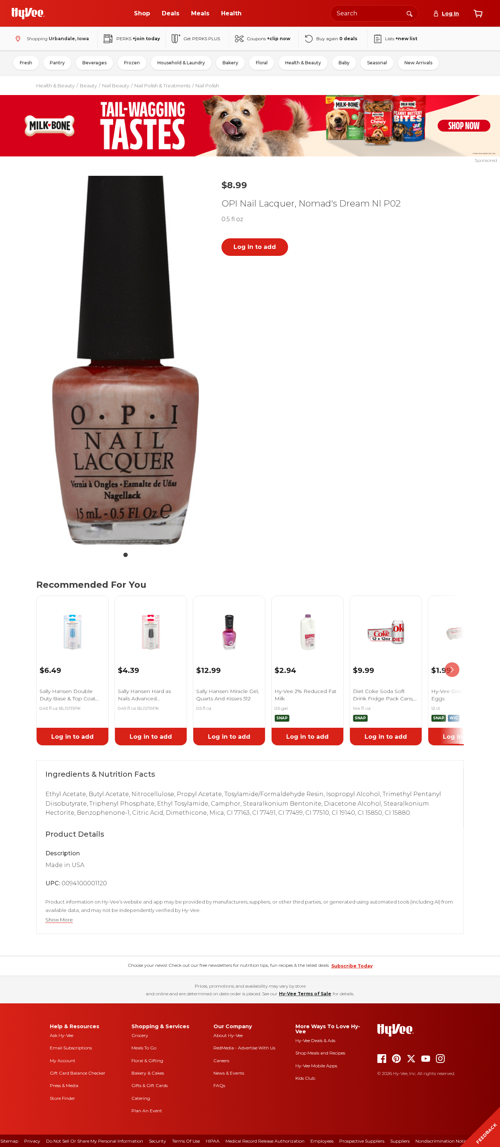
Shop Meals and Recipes (320, 1053)
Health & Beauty (303, 62)
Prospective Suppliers (361, 1141)
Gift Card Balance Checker (77, 1073)
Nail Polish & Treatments (162, 85)
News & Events (228, 1073)
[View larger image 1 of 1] (125, 360)
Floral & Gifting (147, 1060)
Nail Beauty (115, 85)
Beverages (94, 62)
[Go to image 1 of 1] (125, 554)
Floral (262, 62)
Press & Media (64, 1085)
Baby (344, 62)
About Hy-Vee (228, 1035)
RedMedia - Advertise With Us (244, 1048)
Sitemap (9, 1141)
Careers (221, 1060)
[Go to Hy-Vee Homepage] (28, 13)
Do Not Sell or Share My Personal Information (94, 1141)
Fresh (26, 62)
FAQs (219, 1085)
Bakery (230, 62)
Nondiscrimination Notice (442, 1141)
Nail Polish (207, 85)
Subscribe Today (352, 966)
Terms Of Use (186, 1141)
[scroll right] (452, 669)
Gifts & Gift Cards (149, 1085)
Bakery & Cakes (147, 1073)
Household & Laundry (181, 62)
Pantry (57, 62)
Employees (321, 1141)
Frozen (132, 62)
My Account (62, 1060)
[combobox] (374, 13)
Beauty (88, 85)
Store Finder (62, 1098)
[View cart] (478, 13)
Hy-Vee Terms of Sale (305, 993)
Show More (59, 920)
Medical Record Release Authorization (265, 1141)
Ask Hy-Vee (61, 1035)
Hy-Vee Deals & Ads (315, 1040)
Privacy (32, 1141)
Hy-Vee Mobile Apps (316, 1065)
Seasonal (377, 62)
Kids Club (305, 1078)
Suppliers (400, 1141)
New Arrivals (418, 62)
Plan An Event (146, 1110)
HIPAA (213, 1141)
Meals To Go (143, 1048)
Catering (140, 1098)
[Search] (409, 13)
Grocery (139, 1035)
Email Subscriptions (71, 1048)
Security (157, 1141)
